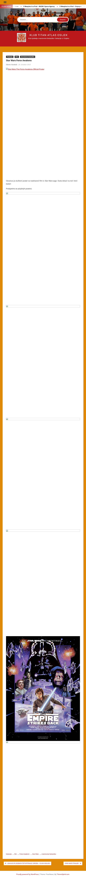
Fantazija (10, 57)
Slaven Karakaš (11, 64)
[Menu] (5, 2)
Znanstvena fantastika (27, 57)
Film (16, 57)
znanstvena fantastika (49, 854)
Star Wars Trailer (72, 863)
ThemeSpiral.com (63, 874)
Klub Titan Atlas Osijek (49, 35)
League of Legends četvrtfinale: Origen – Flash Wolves (28, 863)
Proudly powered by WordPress (27, 874)
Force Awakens (24, 854)
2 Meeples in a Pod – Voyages (66, 6)
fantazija (9, 854)
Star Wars (35, 854)
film (15, 854)
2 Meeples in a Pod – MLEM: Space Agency (34, 6)
